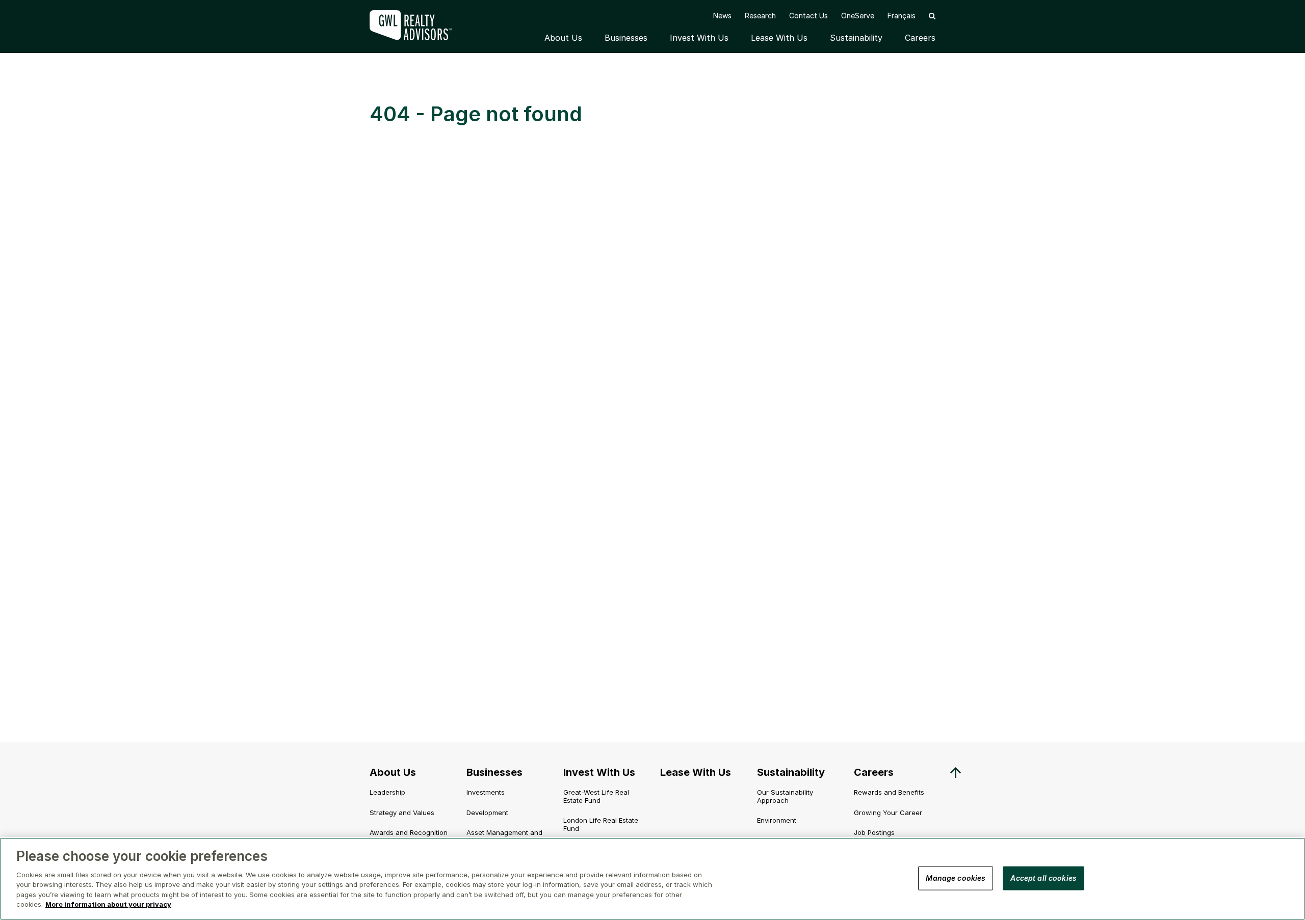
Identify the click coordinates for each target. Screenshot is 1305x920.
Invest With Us (699, 38)
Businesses (626, 38)
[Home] (418, 25)
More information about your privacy (108, 904)
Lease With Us (779, 38)
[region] (652, 878)
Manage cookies (955, 878)
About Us (563, 38)
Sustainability (856, 38)
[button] (932, 15)
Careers (920, 38)
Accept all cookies (1043, 878)
